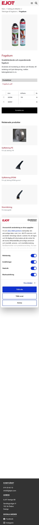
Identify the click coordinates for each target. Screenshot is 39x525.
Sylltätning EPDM (9, 178)
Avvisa (19, 303)
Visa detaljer (28, 283)
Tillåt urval (19, 296)
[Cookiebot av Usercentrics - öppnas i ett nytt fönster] (28, 220)
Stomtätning (7, 207)
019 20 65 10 (8, 488)
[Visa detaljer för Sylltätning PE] (19, 135)
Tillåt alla (19, 289)
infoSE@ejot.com (9, 491)
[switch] (34, 262)
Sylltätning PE (7, 148)
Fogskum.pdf (7, 84)
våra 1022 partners (14, 231)
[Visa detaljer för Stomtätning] (19, 195)
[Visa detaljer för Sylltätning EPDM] (19, 165)
